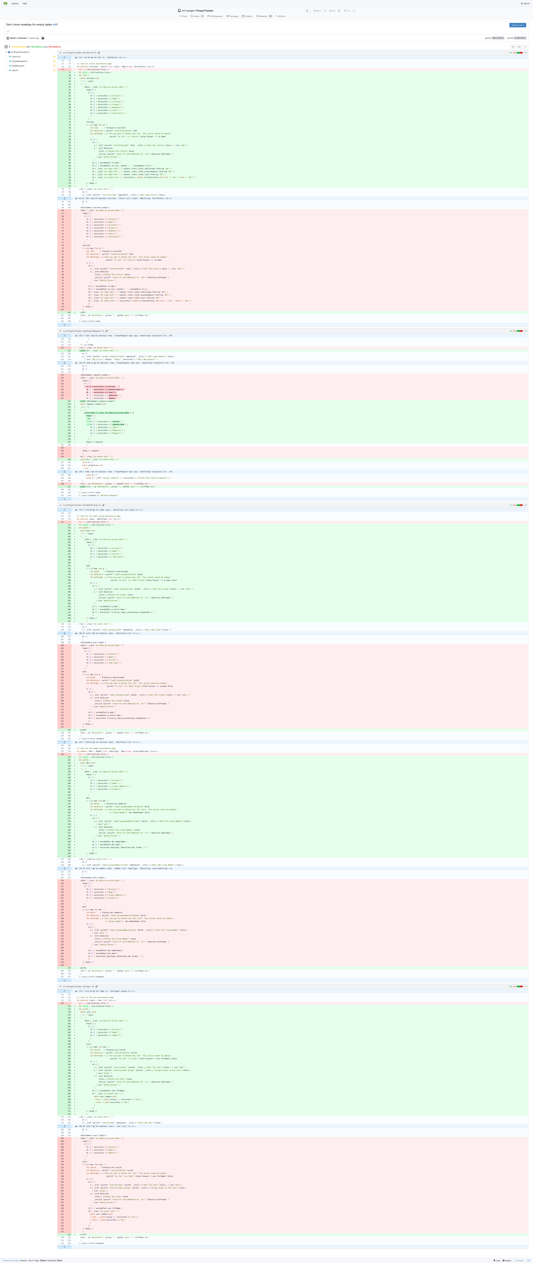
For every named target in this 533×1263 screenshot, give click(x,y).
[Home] (5, 3)
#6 (55, 24)
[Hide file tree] (6, 46)
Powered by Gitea (11, 1260)
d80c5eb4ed (497, 38)
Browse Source (518, 25)
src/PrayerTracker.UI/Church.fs (79, 53)
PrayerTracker (205, 10)
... (8, 31)
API (528, 1260)
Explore (15, 3)
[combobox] (513, 47)
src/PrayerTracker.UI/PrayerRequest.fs (83, 331)
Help (25, 3)
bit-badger (188, 10)
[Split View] (519, 47)
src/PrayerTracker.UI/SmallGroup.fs (82, 505)
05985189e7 (520, 38)
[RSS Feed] (307, 11)
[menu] (526, 47)
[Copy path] (99, 53)
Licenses (519, 1260)
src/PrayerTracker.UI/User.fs (78, 986)
